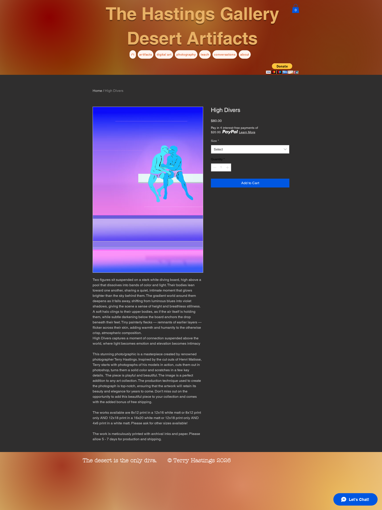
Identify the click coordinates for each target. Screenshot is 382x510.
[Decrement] (214, 167)
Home (97, 91)
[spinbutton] (221, 167)
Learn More (247, 132)
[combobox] (250, 149)
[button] (295, 8)
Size (215, 141)
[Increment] (228, 167)
